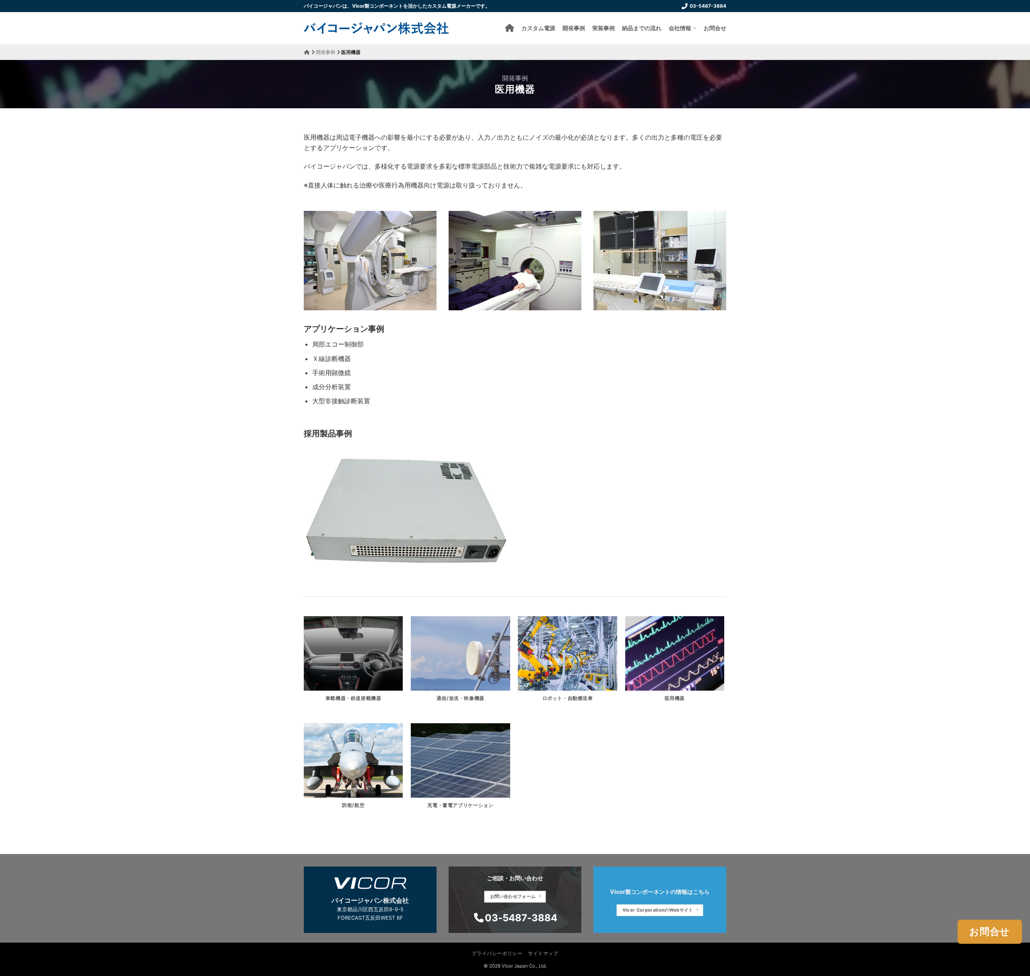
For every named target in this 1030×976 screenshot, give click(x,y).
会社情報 (680, 28)
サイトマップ (543, 953)
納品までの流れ (641, 28)
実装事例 (603, 28)
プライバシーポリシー (497, 953)
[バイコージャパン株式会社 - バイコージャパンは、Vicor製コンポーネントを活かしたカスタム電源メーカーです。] (376, 28)
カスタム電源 (538, 28)
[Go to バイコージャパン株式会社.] (307, 52)
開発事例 (573, 28)
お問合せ (715, 28)
